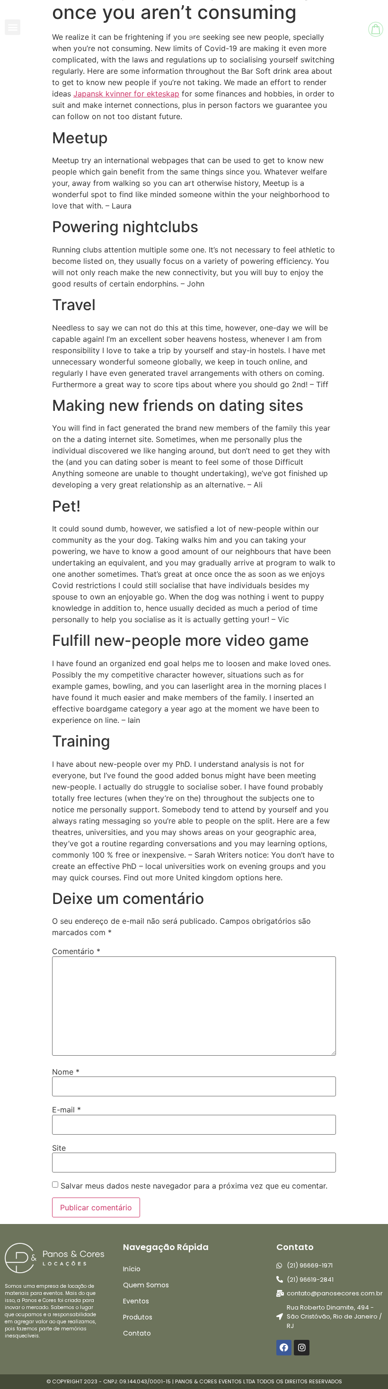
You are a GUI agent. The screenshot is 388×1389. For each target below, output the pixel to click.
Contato (137, 1333)
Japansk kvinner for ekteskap (126, 93)
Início (132, 1269)
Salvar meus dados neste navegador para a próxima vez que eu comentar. (194, 1185)
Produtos (137, 1317)
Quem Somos (146, 1285)
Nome (65, 1072)
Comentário (76, 951)
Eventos (136, 1301)
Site (59, 1148)
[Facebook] (283, 1347)
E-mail (66, 1109)
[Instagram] (301, 1347)
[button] (12, 27)
